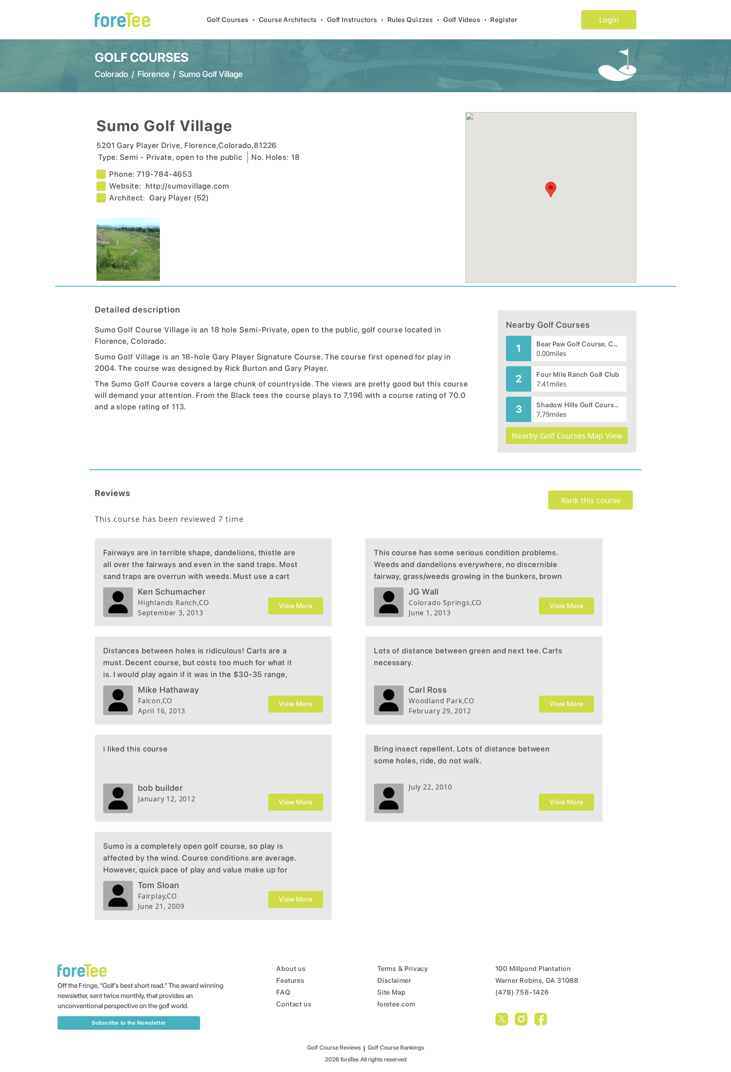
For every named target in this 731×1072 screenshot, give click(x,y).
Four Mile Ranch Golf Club (577, 374)
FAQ (283, 992)
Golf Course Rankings (396, 1047)
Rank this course (591, 500)
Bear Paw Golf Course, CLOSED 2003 (578, 344)
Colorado (111, 74)
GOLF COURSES (142, 57)
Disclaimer (394, 980)
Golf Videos (465, 20)
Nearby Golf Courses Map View (567, 435)
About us (290, 969)
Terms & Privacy (402, 969)
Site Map (391, 992)
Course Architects (291, 20)
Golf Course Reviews (334, 1047)
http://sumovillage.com (187, 185)
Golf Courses (231, 20)
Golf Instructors (355, 20)
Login (609, 19)
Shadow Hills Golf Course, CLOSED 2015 (578, 405)
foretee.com (396, 1004)
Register (503, 20)
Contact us (293, 1004)
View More (295, 606)
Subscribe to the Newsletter (129, 1023)
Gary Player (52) (179, 197)
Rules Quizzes (413, 20)
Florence (153, 74)
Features (290, 980)
